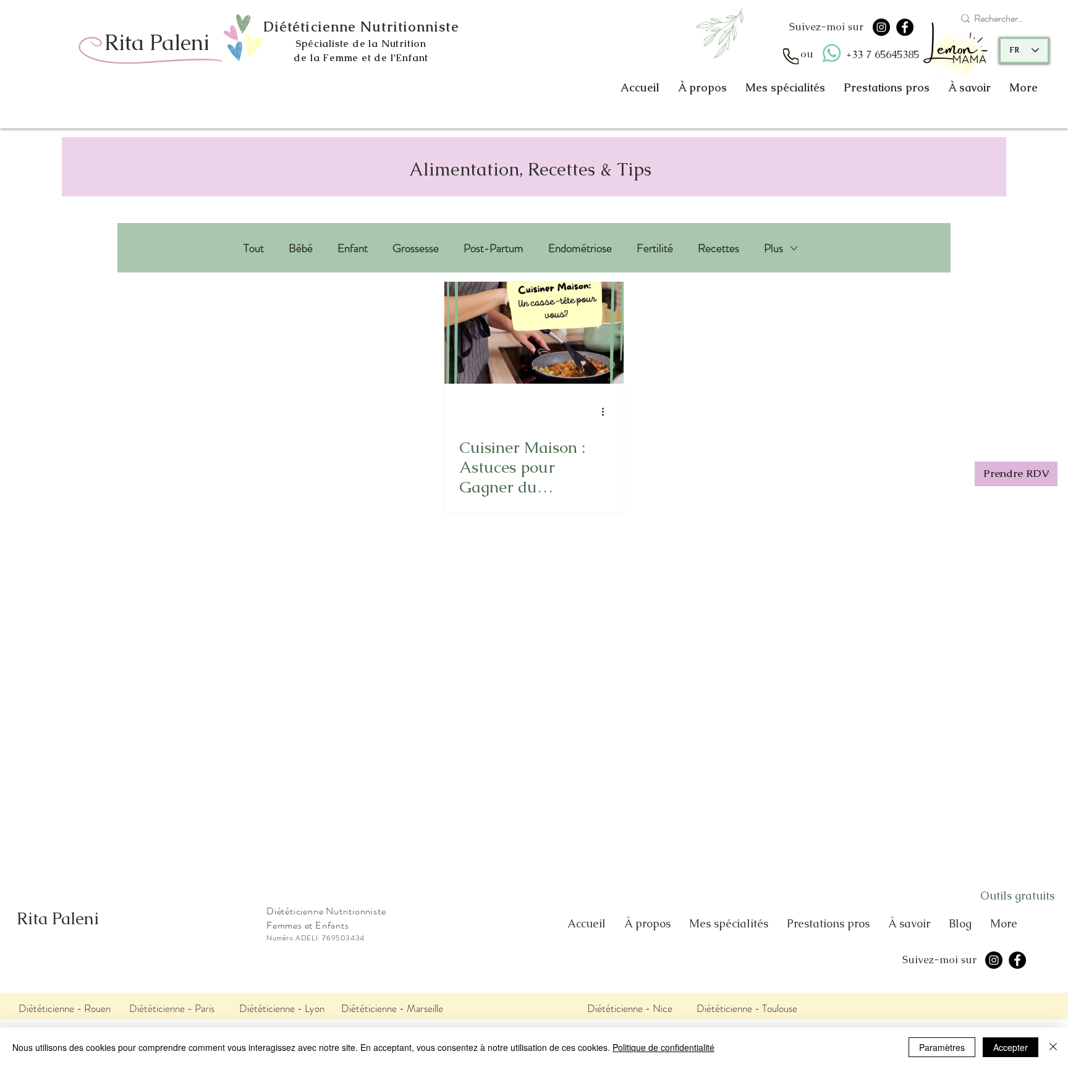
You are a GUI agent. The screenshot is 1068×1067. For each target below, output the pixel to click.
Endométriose (580, 248)
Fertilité (655, 248)
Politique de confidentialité (663, 1047)
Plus (773, 248)
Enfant (352, 248)
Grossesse (415, 248)
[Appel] (791, 56)
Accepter (1010, 1047)
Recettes (718, 248)
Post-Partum (493, 248)
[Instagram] (881, 27)
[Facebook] (904, 27)
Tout (254, 248)
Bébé (301, 248)
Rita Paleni (58, 918)
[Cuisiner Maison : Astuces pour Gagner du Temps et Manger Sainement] (534, 333)
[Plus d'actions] (607, 411)
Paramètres (942, 1047)
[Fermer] (1053, 1047)
